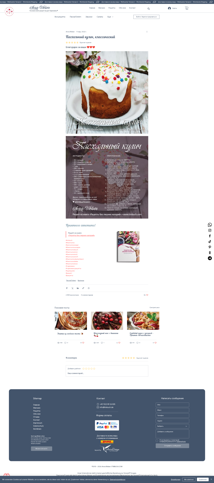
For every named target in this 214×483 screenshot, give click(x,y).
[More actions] (147, 31)
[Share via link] (83, 288)
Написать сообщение (172, 398)
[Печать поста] (89, 288)
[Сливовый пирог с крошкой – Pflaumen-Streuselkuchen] (143, 321)
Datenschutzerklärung (117, 479)
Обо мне (36, 414)
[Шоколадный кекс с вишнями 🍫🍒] (107, 321)
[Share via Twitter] (72, 288)
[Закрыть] (211, 479)
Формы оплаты (104, 415)
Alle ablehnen (189, 479)
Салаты (100, 17)
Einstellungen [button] (175, 479)
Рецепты (36, 411)
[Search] (148, 8)
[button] (187, 8)
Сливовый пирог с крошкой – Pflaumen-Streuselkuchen (141, 334)
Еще (109, 17)
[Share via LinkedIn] (78, 288)
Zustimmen (203, 479)
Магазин (36, 408)
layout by (98, 450)
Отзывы (36, 417)
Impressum (37, 423)
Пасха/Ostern (75, 17)
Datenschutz (38, 426)
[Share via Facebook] (67, 288)
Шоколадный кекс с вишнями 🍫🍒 (106, 334)
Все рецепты (60, 17)
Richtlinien (37, 429)
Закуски (89, 17)
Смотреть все (154, 307)
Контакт (36, 420)
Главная (36, 405)
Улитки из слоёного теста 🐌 (70, 334)
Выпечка (81, 280)
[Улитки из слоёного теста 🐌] (71, 321)
